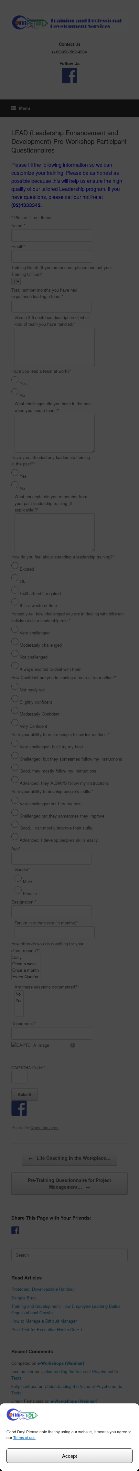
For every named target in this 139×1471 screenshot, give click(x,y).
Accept (69, 1455)
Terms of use (24, 1437)
